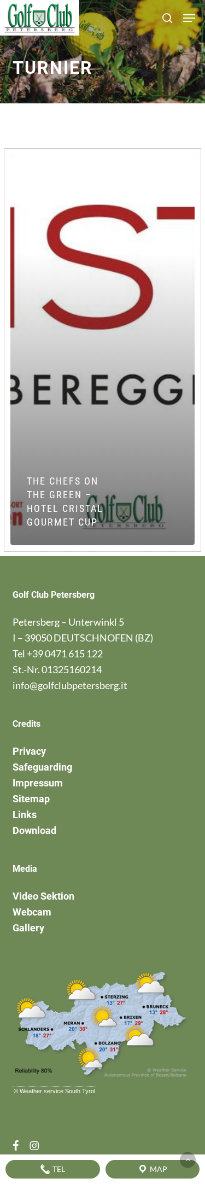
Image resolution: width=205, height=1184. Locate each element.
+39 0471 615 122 (65, 654)
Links (25, 814)
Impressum (38, 783)
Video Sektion (43, 896)
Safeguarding (42, 767)
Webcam (32, 912)
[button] (189, 18)
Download (34, 830)
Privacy (29, 751)
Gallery (28, 928)
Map (157, 1169)
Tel (58, 1169)
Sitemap (31, 798)
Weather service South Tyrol (57, 1091)
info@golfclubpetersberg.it (70, 685)
